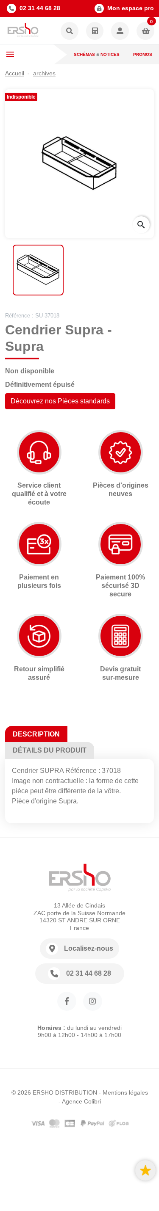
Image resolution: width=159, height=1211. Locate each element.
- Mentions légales (123, 1092)
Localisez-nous (88, 948)
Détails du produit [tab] (49, 750)
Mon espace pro (130, 8)
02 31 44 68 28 (40, 8)
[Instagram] (92, 1001)
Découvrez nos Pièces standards (60, 401)
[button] (69, 31)
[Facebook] (66, 1001)
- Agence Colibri (80, 1101)
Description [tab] (36, 734)
